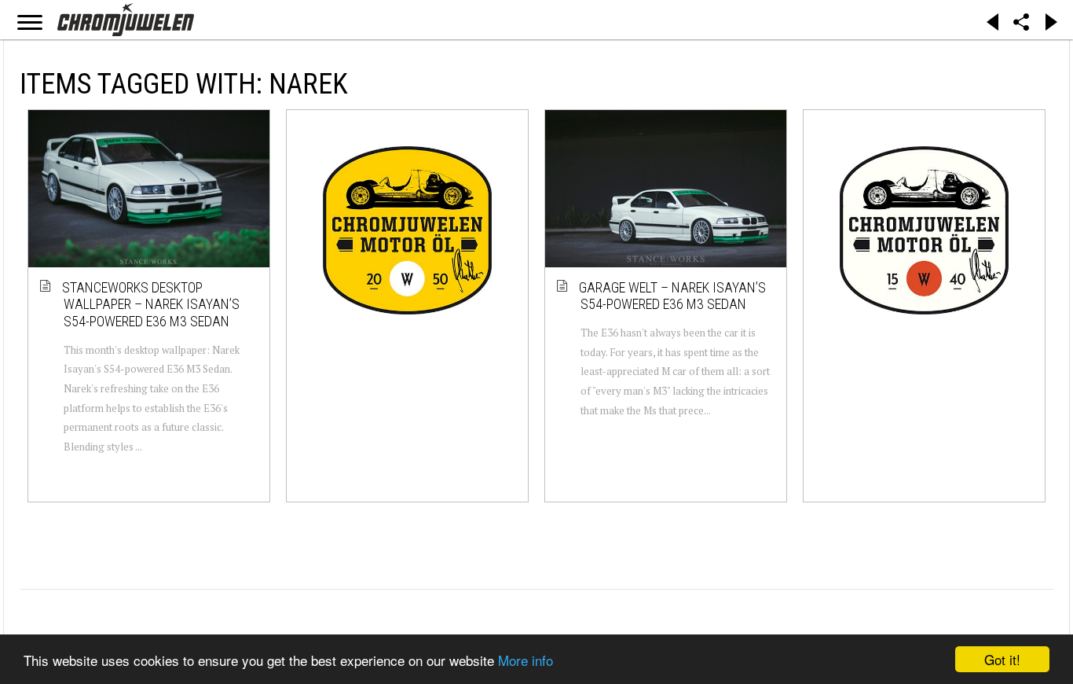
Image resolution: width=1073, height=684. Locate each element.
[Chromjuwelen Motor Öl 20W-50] (407, 230)
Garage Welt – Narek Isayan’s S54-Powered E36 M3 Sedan (673, 296)
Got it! (1002, 659)
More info (525, 660)
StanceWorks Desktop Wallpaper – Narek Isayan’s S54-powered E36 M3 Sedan (152, 304)
